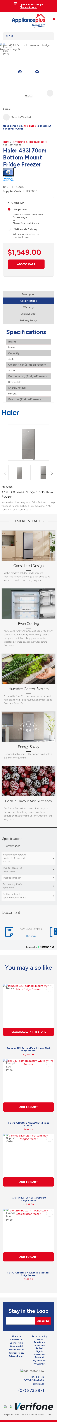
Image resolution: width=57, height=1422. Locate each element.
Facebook (23, 1397)
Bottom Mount (13, 144)
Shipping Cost (28, 313)
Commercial (16, 1346)
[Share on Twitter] (19, 109)
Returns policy (39, 1336)
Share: (6, 108)
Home (6, 141)
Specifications (28, 300)
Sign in (39, 1351)
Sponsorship (16, 1343)
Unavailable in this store (28, 1031)
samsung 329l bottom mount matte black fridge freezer (28, 1049)
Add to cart (26, 264)
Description (28, 294)
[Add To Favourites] (6, 117)
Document (31, 936)
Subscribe (43, 1321)
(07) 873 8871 (31, 1390)
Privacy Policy (16, 1356)
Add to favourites (49, 988)
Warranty (28, 307)
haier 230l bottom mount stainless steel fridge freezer (28, 1274)
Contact (29, 1397)
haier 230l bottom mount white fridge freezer (28, 1124)
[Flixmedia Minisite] (8, 174)
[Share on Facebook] (13, 109)
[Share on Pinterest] (30, 109)
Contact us (16, 1340)
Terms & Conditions (39, 1341)
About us (16, 1336)
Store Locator (16, 1349)
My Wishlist (39, 1364)
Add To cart (28, 1107)
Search (48, 36)
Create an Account (39, 1356)
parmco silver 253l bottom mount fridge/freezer (28, 1199)
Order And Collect (39, 1346)
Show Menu (5, 20)
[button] (51, 473)
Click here (30, 125)
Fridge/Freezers (38, 141)
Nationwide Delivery (26, 229)
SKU (6, 187)
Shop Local (20, 209)
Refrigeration (19, 141)
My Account (39, 1360)
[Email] (24, 109)
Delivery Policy (28, 320)
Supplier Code (12, 191)
